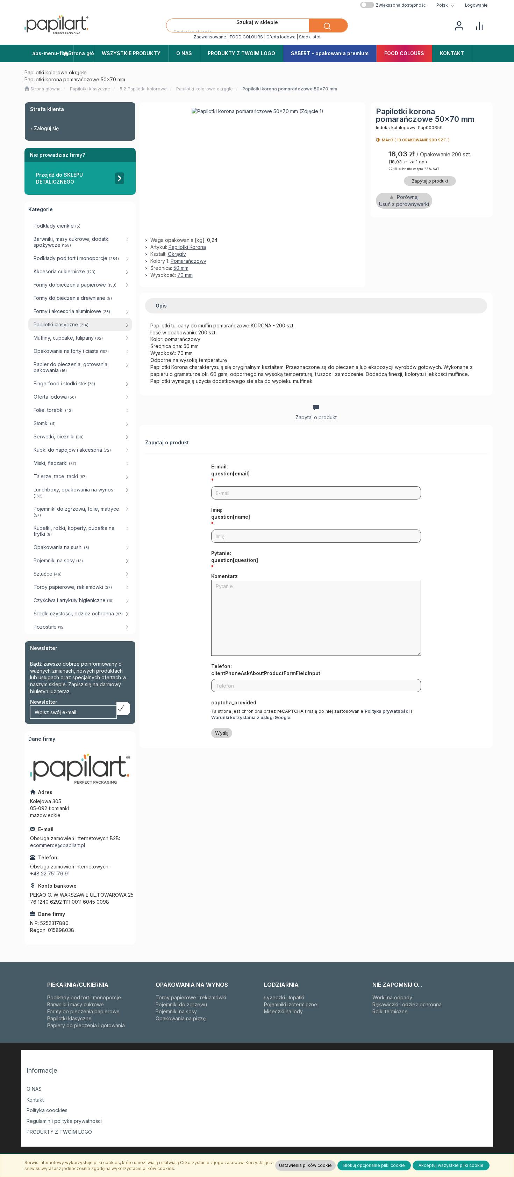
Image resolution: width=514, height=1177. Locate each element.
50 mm (180, 268)
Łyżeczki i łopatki (284, 997)
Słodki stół (309, 37)
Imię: (230, 513)
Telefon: (265, 669)
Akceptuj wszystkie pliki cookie (451, 1165)
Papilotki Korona (187, 247)
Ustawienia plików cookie (305, 1165)
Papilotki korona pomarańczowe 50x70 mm (289, 88)
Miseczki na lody (283, 1011)
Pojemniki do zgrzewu (181, 1004)
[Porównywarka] (479, 25)
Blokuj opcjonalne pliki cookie (374, 1165)
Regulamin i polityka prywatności (64, 1121)
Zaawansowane (210, 37)
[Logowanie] (459, 25)
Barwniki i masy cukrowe (75, 1004)
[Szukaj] (328, 25)
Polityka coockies (47, 1110)
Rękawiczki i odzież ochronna (407, 1004)
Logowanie (476, 5)
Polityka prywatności (387, 711)
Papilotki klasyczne (90, 88)
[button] (445, 5)
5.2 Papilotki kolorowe (143, 88)
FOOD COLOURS (246, 37)
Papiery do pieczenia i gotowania (86, 1025)
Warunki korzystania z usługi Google (250, 717)
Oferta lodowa (280, 37)
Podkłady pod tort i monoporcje (84, 997)
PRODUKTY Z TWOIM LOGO (59, 1132)
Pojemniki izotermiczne (290, 1004)
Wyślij (221, 733)
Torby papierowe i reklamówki (191, 997)
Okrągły (177, 254)
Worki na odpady (392, 997)
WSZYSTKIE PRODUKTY (131, 53)
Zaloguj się (46, 128)
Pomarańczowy (188, 261)
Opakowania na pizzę (181, 1018)
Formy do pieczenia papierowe (83, 1011)
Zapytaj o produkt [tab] (316, 417)
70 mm (185, 275)
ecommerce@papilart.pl (57, 845)
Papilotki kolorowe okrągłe (204, 88)
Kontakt (35, 1100)
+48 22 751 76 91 (50, 873)
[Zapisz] (123, 708)
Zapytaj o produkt (430, 181)
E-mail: (230, 470)
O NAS (34, 1089)
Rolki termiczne (390, 1011)
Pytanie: (234, 556)
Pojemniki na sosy (176, 1011)
